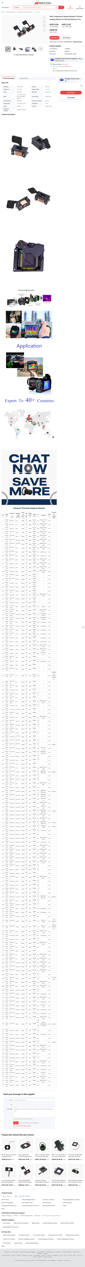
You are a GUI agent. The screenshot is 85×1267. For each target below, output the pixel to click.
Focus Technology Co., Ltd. (32, 1260)
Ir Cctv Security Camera (39, 1235)
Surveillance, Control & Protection (24, 12)
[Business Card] (81, 85)
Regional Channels (67, 1252)
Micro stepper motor (27, 1202)
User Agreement (51, 1260)
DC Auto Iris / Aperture (48, 1199)
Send (16, 1123)
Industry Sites (58, 1252)
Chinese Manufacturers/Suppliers (27, 1252)
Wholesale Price (49, 1252)
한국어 (65, 1255)
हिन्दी (74, 1255)
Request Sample (77, 41)
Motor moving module (7, 1202)
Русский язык (37, 1255)
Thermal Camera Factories (72, 1235)
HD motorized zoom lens (48, 1205)
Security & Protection (11, 12)
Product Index (76, 1252)
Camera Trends (18, 1243)
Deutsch (49, 1255)
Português (24, 1255)
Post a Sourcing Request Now (22, 1126)
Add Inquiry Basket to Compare (25, 54)
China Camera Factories (9, 1235)
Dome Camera (6, 1223)
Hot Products (7, 1252)
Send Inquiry (54, 38)
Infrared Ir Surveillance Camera (26, 1239)
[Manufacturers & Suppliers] (42, 2)
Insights (46, 1253)
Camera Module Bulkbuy (32, 1243)
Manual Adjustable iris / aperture (71, 1199)
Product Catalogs (25, 1196)
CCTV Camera (37, 12)
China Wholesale (41, 1252)
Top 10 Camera (7, 1243)
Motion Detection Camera (67, 1223)
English (13, 1255)
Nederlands (55, 1255)
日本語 (70, 1255)
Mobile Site (39, 1253)
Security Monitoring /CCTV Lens (30, 1205)
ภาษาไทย (79, 1255)
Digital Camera (35, 1223)
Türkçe (34, 1257)
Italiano (43, 1255)
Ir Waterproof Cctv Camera (55, 1235)
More (3, 1246)
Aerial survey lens (67, 1202)
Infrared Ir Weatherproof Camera (65, 1239)
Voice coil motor (46, 1202)
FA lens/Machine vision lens (9, 1205)
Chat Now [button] (67, 38)
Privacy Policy (67, 1260)
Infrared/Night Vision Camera (10, 1227)
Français (30, 1255)
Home (3, 12)
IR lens (64, 1205)
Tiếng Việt (40, 1257)
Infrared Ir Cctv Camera (9, 1239)
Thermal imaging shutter (28, 1199)
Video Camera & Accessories (21, 1223)
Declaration (59, 1260)
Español (18, 1255)
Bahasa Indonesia (48, 1257)
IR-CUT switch (5, 1199)
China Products (15, 1252)
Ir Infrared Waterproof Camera (45, 1239)
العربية (61, 1255)
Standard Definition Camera (50, 1223)
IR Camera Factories (24, 1235)
